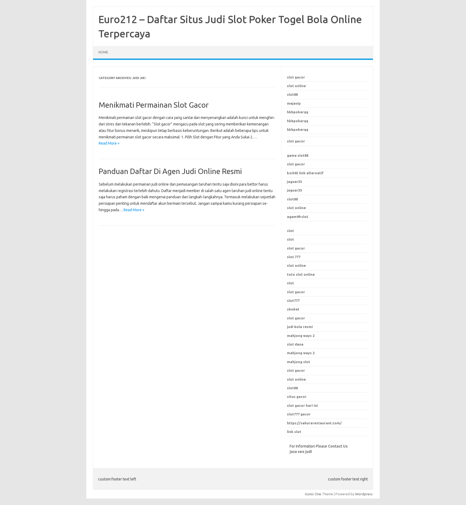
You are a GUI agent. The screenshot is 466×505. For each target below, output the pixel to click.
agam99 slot (297, 217)
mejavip (294, 103)
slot (290, 231)
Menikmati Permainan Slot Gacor (154, 105)
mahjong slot (298, 362)
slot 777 (293, 257)
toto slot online (301, 274)
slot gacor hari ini (302, 405)
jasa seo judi (301, 451)
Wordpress (364, 494)
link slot (294, 432)
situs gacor (297, 396)
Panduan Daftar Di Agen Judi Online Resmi (170, 171)
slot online (296, 86)
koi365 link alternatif (305, 173)
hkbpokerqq (297, 112)
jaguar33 (294, 181)
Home (103, 52)
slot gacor (296, 77)
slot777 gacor (299, 414)
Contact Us (338, 446)
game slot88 (297, 155)
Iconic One (313, 494)
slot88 (292, 94)
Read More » (109, 143)
